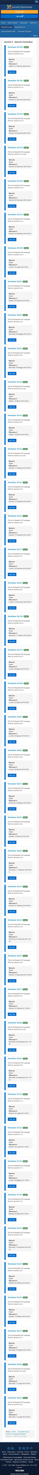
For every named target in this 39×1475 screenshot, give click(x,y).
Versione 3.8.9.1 (15, 717)
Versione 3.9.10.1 (16, 248)
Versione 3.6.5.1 (15, 1228)
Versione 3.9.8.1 (15, 281)
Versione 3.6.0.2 (15, 1364)
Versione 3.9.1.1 (15, 549)
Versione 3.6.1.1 (15, 1331)
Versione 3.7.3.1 (15, 1127)
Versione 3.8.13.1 (16, 616)
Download (19, 11)
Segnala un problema (20, 1462)
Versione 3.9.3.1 (15, 482)
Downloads (23, 23)
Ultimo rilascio (12, 23)
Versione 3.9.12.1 (16, 181)
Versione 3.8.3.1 (15, 920)
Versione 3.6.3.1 (15, 1297)
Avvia (18, 16)
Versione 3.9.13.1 (16, 114)
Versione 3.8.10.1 (16, 683)
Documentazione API (8, 31)
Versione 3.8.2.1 (15, 955)
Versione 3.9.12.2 (16, 147)
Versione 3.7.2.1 (15, 1161)
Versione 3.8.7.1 (15, 784)
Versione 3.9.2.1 (15, 516)
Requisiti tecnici (20, 27)
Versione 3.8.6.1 (15, 817)
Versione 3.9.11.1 (16, 214)
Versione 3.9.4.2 (15, 382)
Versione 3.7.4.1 (15, 1094)
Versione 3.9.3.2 (15, 449)
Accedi (30, 1462)
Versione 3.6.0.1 (15, 1398)
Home (3, 23)
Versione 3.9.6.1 (15, 315)
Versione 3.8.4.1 (15, 886)
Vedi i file (12, 72)
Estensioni (33, 23)
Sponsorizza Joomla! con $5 (23, 1460)
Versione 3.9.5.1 (15, 348)
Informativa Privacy (29, 1457)
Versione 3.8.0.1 (15, 1058)
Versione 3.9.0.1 (15, 583)
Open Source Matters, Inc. (20, 1465)
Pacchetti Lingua (6, 27)
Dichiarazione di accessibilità (12, 1457)
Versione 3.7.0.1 (15, 1194)
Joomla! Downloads (22, 6)
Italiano (35, 36)
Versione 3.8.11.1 (16, 650)
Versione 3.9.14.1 (16, 80)
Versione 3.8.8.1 (15, 750)
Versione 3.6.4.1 (15, 1264)
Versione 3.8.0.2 (15, 1022)
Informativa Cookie (7, 1460)
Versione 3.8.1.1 (15, 989)
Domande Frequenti (24, 31)
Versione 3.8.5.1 (15, 850)
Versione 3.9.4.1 (15, 415)
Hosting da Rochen (19, 1474)
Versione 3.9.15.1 (16, 47)
